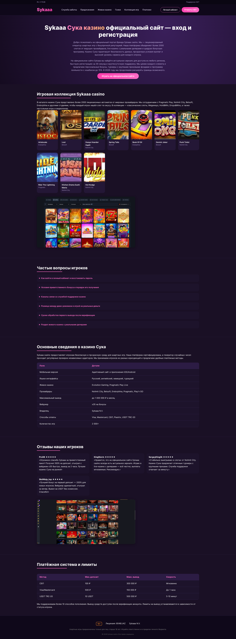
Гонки (118, 9)
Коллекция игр (131, 9)
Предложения (87, 9)
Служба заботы (69, 9)
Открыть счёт (190, 10)
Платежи (146, 9)
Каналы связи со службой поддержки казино (63, 296)
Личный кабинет (170, 10)
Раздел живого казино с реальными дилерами (64, 324)
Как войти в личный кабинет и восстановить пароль (67, 278)
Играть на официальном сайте (118, 76)
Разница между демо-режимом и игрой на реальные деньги (70, 306)
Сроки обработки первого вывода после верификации (68, 315)
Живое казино (105, 9)
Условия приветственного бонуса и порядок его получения (70, 287)
